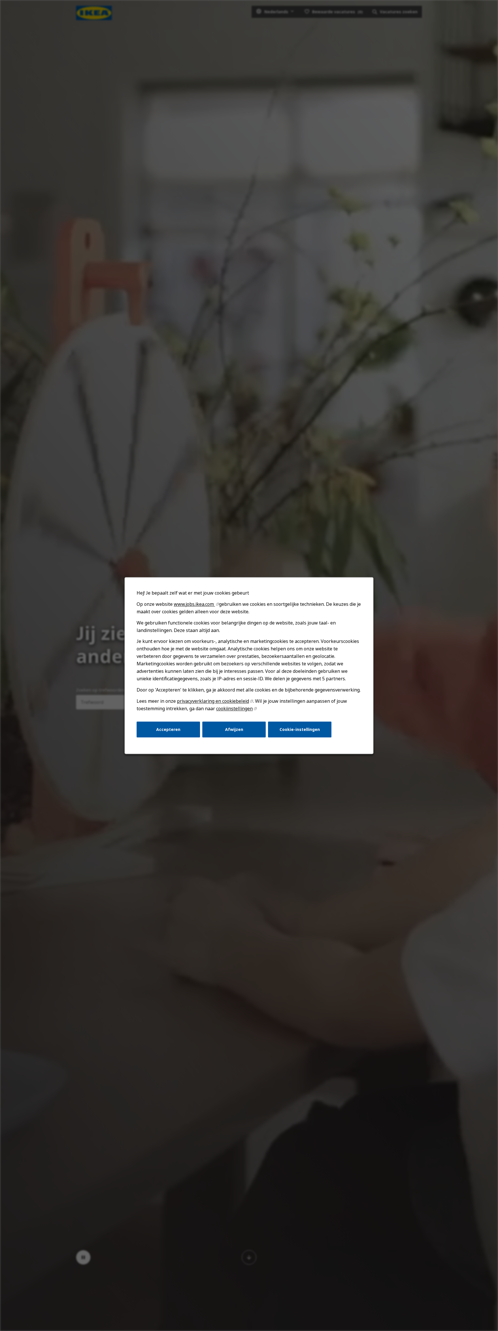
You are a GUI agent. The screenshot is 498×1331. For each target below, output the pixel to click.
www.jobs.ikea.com (194, 604)
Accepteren (168, 729)
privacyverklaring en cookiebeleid (213, 701)
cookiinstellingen (234, 708)
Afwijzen (234, 729)
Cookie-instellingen (300, 729)
